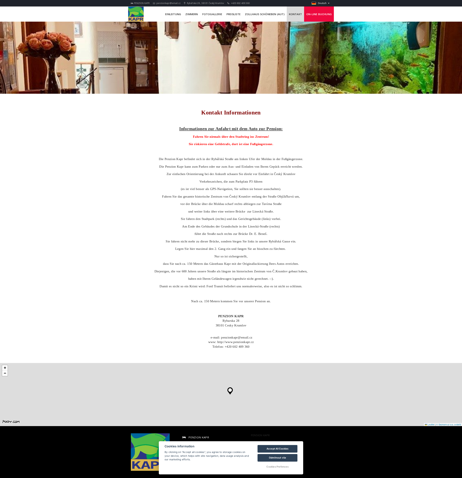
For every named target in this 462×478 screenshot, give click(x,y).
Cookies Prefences (277, 466)
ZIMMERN (191, 14)
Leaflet (431, 424)
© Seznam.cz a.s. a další (448, 424)
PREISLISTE (233, 14)
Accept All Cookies (278, 448)
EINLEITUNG (173, 14)
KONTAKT (295, 14)
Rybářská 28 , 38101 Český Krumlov (205, 3)
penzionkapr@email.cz (168, 3)
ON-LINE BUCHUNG (319, 14)
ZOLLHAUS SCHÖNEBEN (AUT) (265, 14)
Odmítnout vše (277, 457)
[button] (230, 390)
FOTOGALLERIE (212, 14)
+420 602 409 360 (240, 3)
